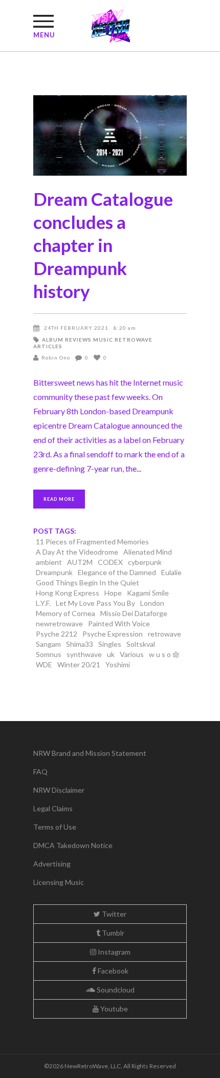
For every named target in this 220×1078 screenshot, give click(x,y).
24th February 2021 (76, 328)
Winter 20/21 (78, 664)
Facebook (112, 970)
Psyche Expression (112, 633)
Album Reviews (67, 339)
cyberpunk (145, 562)
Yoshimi (117, 664)
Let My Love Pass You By (95, 603)
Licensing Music (58, 882)
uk (111, 654)
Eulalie (171, 572)
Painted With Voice (119, 623)
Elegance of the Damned (117, 572)
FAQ (40, 771)
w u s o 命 (164, 654)
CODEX (110, 562)
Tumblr (112, 932)
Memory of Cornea (65, 613)
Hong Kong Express (67, 592)
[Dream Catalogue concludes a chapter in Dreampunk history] (110, 135)
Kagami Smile (148, 592)
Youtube (113, 1008)
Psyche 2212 (56, 633)
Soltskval (140, 644)
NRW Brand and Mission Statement (89, 753)
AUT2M (80, 562)
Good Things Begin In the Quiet (87, 582)
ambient (49, 562)
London (152, 603)
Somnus (48, 654)
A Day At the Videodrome (77, 551)
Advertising (52, 863)
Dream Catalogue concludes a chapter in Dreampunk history (103, 245)
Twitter (113, 914)
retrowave (164, 633)
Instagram (113, 951)
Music (103, 339)
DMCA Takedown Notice (73, 845)
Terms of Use (54, 826)
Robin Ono (55, 357)
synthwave (84, 654)
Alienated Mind (147, 551)
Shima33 (79, 644)
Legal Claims (53, 808)
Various (132, 654)
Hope (113, 592)
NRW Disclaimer (58, 790)
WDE (44, 664)
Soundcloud (115, 989)
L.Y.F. (43, 603)
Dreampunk (54, 572)
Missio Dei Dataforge (133, 613)
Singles (109, 644)
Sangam (48, 644)
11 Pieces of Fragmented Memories (92, 541)
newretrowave (59, 623)
